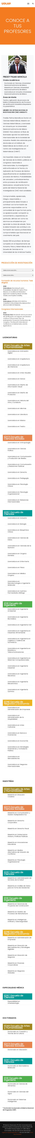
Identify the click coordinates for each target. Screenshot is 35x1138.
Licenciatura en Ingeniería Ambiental (18, 610)
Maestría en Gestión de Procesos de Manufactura (18, 913)
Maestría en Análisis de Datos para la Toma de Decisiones (19, 887)
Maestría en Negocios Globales (16, 972)
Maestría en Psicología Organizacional (16, 861)
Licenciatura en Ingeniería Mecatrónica (18, 683)
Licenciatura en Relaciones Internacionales (18, 501)
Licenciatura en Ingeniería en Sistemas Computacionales (19, 659)
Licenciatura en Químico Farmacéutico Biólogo (17, 592)
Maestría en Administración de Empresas (19, 938)
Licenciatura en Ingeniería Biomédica (18, 618)
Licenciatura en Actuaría (17, 518)
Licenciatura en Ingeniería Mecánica (18, 675)
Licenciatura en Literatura (18, 414)
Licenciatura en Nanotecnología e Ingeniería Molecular (19, 583)
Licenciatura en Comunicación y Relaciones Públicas (19, 465)
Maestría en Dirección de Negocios (17, 956)
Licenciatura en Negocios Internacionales (17, 765)
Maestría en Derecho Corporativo (16, 822)
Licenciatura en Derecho (17, 472)
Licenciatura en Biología (17, 524)
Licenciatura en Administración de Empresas (19, 708)
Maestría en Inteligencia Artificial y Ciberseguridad (17, 920)
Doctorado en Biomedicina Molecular (18, 1067)
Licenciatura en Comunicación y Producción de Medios (19, 457)
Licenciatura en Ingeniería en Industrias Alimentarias (19, 632)
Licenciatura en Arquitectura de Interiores (19, 366)
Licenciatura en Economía (18, 741)
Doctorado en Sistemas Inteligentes (17, 1100)
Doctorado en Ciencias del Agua (18, 1093)
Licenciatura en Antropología (19, 442)
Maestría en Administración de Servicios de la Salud (19, 879)
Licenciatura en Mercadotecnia (14, 757)
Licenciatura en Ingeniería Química (18, 690)
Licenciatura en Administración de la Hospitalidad (16, 717)
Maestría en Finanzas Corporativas (16, 964)
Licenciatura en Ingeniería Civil (19, 625)
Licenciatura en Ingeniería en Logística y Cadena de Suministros (19, 640)
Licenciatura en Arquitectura (19, 359)
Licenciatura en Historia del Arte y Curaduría (18, 401)
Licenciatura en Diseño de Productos (18, 394)
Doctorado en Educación (17, 1049)
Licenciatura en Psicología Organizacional (18, 493)
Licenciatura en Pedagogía (18, 478)
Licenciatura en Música (16, 420)
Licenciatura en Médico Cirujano (17, 574)
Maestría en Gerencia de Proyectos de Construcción (18, 905)
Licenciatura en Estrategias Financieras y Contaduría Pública (18, 749)
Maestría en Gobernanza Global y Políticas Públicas (18, 835)
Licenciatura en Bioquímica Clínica (18, 531)
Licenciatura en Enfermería (18, 561)
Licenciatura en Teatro (16, 426)
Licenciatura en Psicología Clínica (18, 485)
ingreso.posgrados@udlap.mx (10, 1132)
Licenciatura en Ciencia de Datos (18, 539)
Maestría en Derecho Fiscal (18, 828)
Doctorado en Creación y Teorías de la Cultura (18, 1032)
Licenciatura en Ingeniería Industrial (18, 667)
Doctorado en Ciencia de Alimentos (17, 1085)
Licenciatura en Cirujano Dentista (17, 554)
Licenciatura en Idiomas (17, 408)
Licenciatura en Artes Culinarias (16, 726)
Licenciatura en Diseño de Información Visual (18, 386)
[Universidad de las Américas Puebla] (6, 3)
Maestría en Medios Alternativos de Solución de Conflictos (18, 852)
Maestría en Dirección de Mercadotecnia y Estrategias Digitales (19, 947)
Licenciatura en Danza (16, 379)
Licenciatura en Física (16, 567)
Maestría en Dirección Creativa (16, 796)
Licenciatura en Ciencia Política (17, 449)
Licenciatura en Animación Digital (18, 352)
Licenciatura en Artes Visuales (19, 373)
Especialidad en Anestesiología (14, 1002)
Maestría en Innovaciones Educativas (18, 843)
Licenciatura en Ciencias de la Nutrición (19, 547)
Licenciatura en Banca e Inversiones (17, 734)
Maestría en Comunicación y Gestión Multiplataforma (19, 814)
